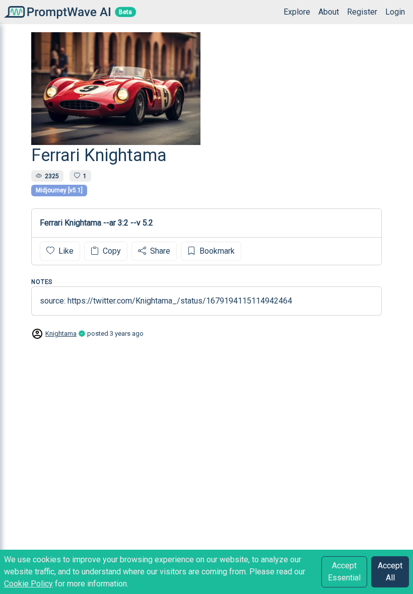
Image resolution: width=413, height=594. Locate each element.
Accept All (390, 571)
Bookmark (216, 251)
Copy (111, 251)
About (328, 12)
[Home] (55, 12)
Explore (297, 12)
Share (159, 251)
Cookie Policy (28, 583)
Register (362, 12)
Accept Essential (344, 571)
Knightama (61, 333)
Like (65, 251)
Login (395, 12)
